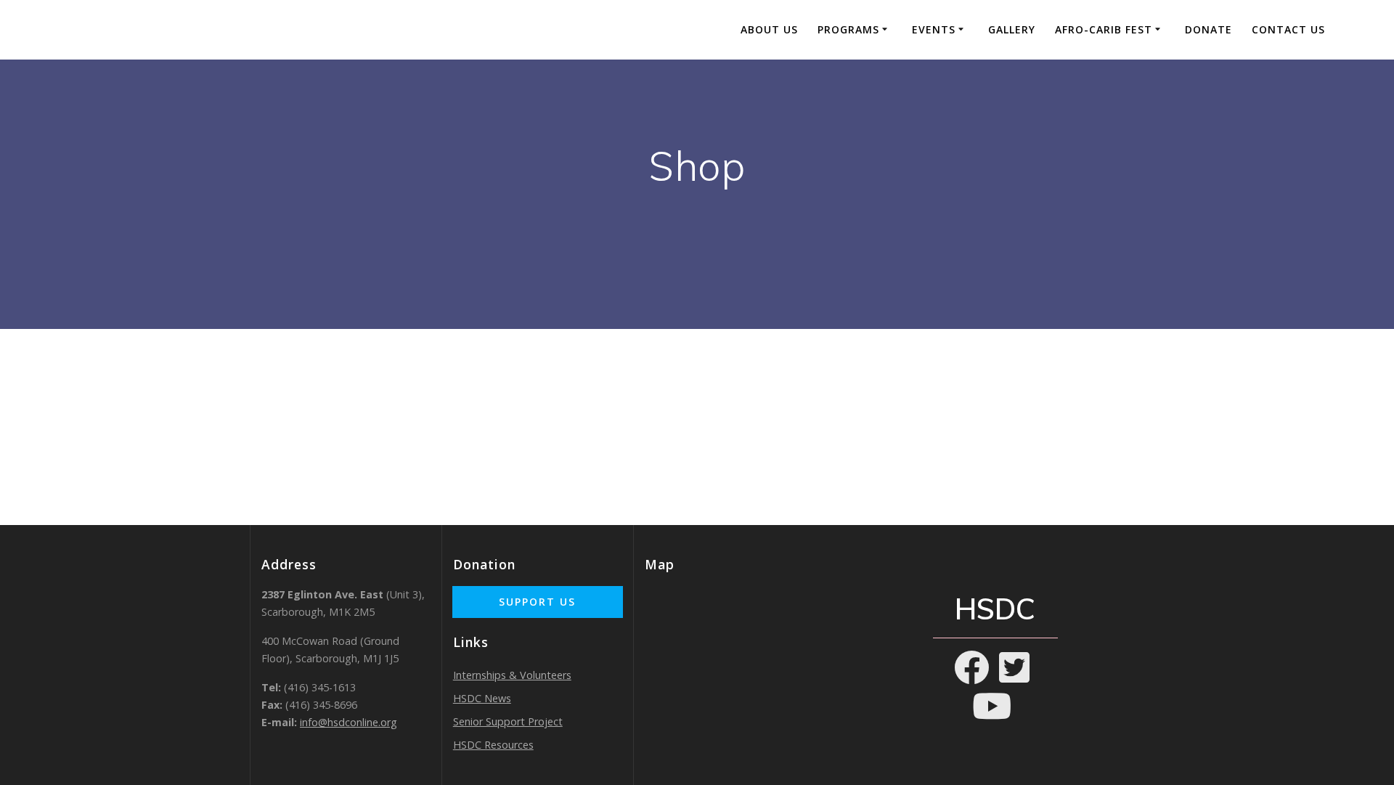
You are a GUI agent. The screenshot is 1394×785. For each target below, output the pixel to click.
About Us (769, 29)
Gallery (1011, 29)
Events (933, 29)
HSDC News (482, 698)
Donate (1208, 29)
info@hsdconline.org (348, 722)
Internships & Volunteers (512, 675)
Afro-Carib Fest (1103, 29)
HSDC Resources (493, 745)
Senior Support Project (508, 721)
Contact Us (1288, 29)
